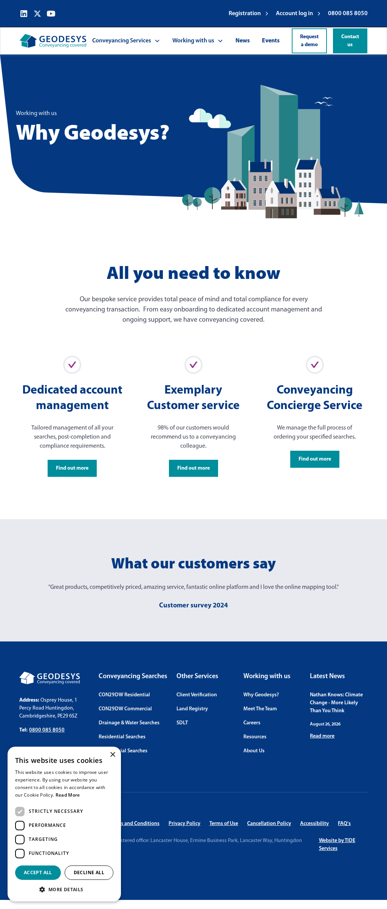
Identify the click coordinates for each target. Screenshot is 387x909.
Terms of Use (223, 824)
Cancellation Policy (269, 824)
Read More (68, 795)
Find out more (72, 468)
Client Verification (196, 695)
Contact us (350, 41)
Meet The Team (260, 709)
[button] (126, 40)
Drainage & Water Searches (129, 723)
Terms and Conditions (134, 824)
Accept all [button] (38, 872)
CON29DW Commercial (125, 709)
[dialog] (64, 824)
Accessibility (314, 824)
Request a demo (309, 41)
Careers (251, 723)
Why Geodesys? (261, 695)
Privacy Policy (184, 824)
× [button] (112, 755)
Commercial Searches (123, 751)
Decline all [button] (89, 872)
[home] (53, 41)
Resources (254, 737)
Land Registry (192, 709)
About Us (254, 751)
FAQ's (344, 824)
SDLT (182, 723)
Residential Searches (122, 737)
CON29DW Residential (124, 695)
